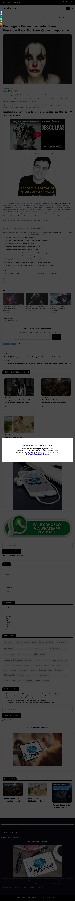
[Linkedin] (1, 17)
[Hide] (1, 27)
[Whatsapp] (1, 19)
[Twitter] (1, 14)
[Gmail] (1, 21)
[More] (1, 24)
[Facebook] (1, 12)
